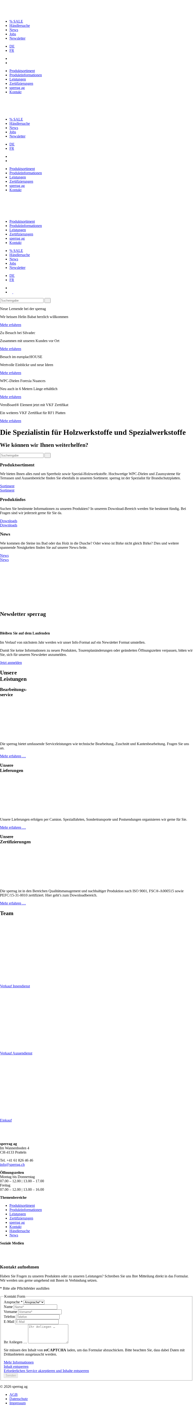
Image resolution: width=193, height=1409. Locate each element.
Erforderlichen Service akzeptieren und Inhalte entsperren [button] (46, 1371)
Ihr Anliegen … (16, 1342)
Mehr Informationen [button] (19, 1362)
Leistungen (17, 79)
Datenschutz (18, 1399)
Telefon (10, 1317)
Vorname (11, 1312)
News (13, 30)
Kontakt (15, 92)
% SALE (16, 21)
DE (12, 46)
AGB (13, 1395)
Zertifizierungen (21, 83)
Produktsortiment (22, 71)
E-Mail (9, 1322)
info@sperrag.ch (12, 1165)
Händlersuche (19, 26)
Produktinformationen (25, 75)
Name (9, 1307)
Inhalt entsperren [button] (16, 1367)
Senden (11, 1375)
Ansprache (13, 1302)
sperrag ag (17, 88)
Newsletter (17, 38)
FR (11, 50)
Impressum (17, 1403)
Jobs (12, 34)
